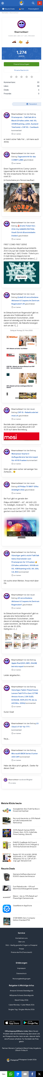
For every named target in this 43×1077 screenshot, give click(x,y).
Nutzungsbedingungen (21, 979)
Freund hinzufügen (21, 64)
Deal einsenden (39, 3)
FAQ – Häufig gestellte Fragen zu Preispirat (21, 945)
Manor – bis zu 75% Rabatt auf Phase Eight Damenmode (25, 897)
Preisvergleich (33, 9)
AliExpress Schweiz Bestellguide (21, 995)
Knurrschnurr (17, 114)
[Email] (25, 1074)
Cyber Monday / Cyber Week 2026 (21, 1005)
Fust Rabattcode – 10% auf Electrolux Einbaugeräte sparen (25, 888)
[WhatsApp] (10, 1074)
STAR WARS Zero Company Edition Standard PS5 (24, 919)
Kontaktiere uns (21, 938)
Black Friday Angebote (32, 1048)
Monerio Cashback (15, 1048)
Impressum (21, 968)
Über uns (21, 942)
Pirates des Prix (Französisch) (21, 952)
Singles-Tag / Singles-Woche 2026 (21, 1010)
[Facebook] (32, 1074)
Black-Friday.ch (22, 1050)
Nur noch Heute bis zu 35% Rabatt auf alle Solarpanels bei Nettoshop (26, 820)
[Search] (33, 3)
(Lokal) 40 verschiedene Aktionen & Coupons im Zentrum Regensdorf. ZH (25, 300)
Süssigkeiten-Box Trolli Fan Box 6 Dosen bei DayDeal (26, 810)
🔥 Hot (21, 9)
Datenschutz (21, 973)
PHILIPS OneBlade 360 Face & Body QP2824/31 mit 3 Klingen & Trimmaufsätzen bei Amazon (26, 844)
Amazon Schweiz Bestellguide (21, 991)
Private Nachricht (21, 70)
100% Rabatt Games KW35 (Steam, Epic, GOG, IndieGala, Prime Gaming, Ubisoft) (25, 832)
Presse (21, 949)
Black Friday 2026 (21, 1000)
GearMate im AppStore (22, 906)
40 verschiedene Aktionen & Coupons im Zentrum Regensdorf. (25, 601)
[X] (39, 1074)
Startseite (5, 13)
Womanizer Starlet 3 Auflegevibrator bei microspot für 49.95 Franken (24, 457)
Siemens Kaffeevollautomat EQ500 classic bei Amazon (24, 875)
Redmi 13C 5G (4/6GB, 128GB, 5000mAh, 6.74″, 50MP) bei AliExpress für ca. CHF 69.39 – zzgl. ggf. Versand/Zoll (25, 857)
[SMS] (18, 1074)
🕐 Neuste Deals (8, 9)
